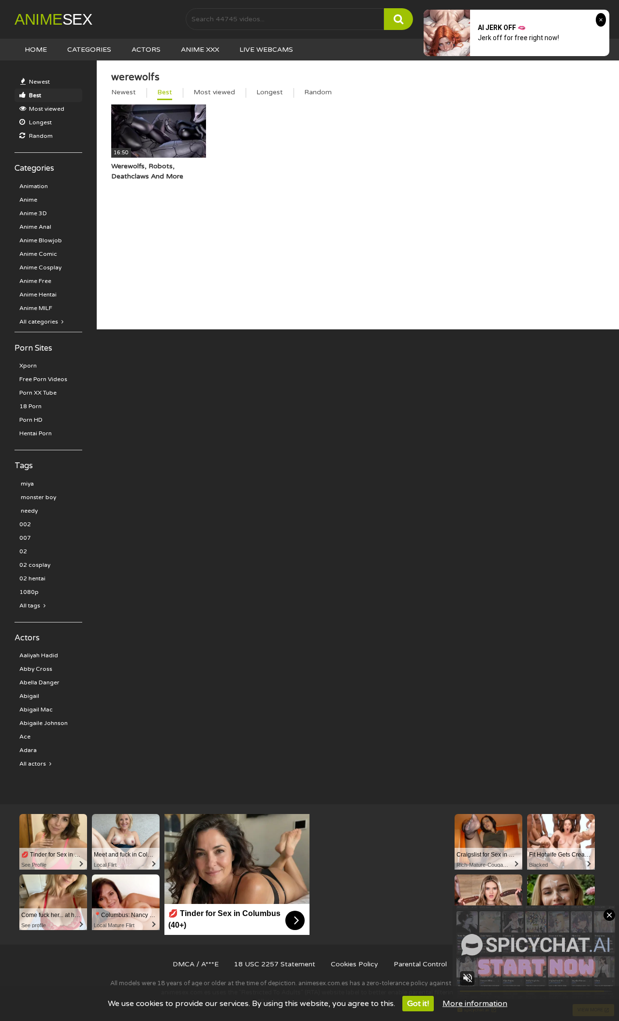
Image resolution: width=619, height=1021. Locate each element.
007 (25, 537)
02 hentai (32, 578)
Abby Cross (35, 669)
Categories (89, 49)
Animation (33, 186)
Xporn (28, 365)
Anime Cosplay (40, 267)
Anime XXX (200, 49)
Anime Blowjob (40, 240)
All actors (33, 763)
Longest (40, 122)
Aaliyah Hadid (38, 655)
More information (474, 1003)
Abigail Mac (36, 709)
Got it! (418, 1003)
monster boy (37, 497)
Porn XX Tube (38, 392)
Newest (39, 81)
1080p (29, 592)
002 (25, 524)
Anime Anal (35, 226)
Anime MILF (35, 308)
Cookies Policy (354, 964)
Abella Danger (39, 682)
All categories (39, 321)
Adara (28, 750)
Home (36, 49)
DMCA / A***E (196, 964)
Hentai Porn (35, 433)
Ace (24, 736)
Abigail (29, 696)
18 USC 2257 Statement (274, 964)
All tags (30, 605)
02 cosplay (34, 565)
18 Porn (30, 406)
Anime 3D (33, 213)
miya (26, 483)
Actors (146, 49)
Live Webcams (266, 49)
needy (28, 510)
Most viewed (46, 108)
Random (40, 136)
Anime (53, 19)
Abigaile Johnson (43, 723)
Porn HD (31, 419)
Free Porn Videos (43, 379)
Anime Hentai (38, 294)
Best (34, 95)
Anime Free (35, 281)
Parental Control (420, 964)
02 (23, 551)
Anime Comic (38, 254)
